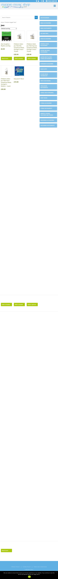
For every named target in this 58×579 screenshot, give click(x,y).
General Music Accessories (44, 44)
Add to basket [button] (19, 58)
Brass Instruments (46, 28)
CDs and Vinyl (44, 33)
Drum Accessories (45, 38)
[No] (56, 572)
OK (29, 576)
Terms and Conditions (40, 567)
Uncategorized (44, 17)
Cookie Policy (27, 567)
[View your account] (38, 1)
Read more (5, 58)
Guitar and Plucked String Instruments (46, 57)
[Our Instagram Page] (41, 1)
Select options (32, 304)
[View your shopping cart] (36, 1)
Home (2, 22)
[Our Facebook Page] (43, 1)
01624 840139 (52, 1)
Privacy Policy (15, 567)
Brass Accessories (45, 23)
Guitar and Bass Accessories (45, 51)
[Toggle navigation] (54, 5)
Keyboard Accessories (46, 63)
